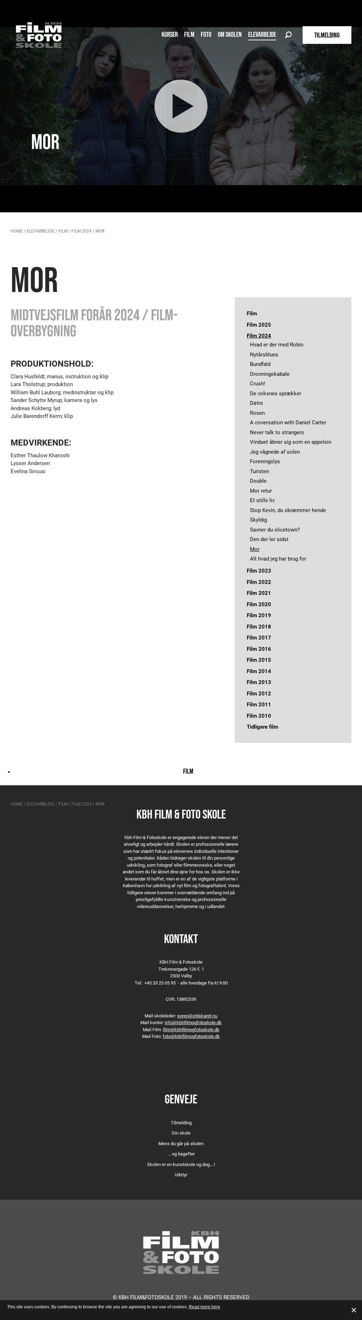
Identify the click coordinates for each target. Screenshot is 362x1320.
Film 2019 (259, 615)
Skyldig (258, 519)
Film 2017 (259, 637)
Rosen (257, 412)
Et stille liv (262, 500)
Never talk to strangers (277, 432)
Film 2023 (259, 570)
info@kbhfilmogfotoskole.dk (193, 1022)
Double (258, 480)
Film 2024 (81, 231)
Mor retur (261, 490)
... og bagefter (181, 1153)
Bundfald (260, 363)
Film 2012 (259, 693)
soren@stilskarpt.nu (197, 1015)
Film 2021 (259, 592)
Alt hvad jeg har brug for (278, 558)
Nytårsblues (264, 354)
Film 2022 (259, 581)
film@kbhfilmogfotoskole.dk (191, 1029)
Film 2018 (259, 626)
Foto (206, 34)
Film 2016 (259, 648)
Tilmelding (181, 1122)
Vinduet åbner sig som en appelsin (290, 441)
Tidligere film (262, 726)
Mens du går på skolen (181, 1143)
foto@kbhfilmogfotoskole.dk (191, 1036)
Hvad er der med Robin (276, 344)
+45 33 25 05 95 (160, 983)
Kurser (170, 34)
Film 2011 (259, 704)
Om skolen (230, 34)
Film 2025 (259, 324)
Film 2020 (259, 604)
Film (189, 34)
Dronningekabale (270, 373)
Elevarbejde (262, 34)
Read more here (204, 1306)
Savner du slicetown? (275, 529)
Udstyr (181, 1174)
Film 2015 (259, 659)
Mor (254, 548)
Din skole (181, 1133)
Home (17, 231)
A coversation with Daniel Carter (288, 422)
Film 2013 (259, 681)
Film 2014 (259, 671)
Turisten (259, 471)
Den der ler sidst (269, 539)
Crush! (257, 383)
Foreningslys (265, 461)
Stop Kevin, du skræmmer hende (288, 509)
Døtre (256, 402)
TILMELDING (327, 35)
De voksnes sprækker (275, 393)
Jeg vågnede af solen (275, 451)
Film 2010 (259, 715)
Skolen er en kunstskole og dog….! (181, 1164)
